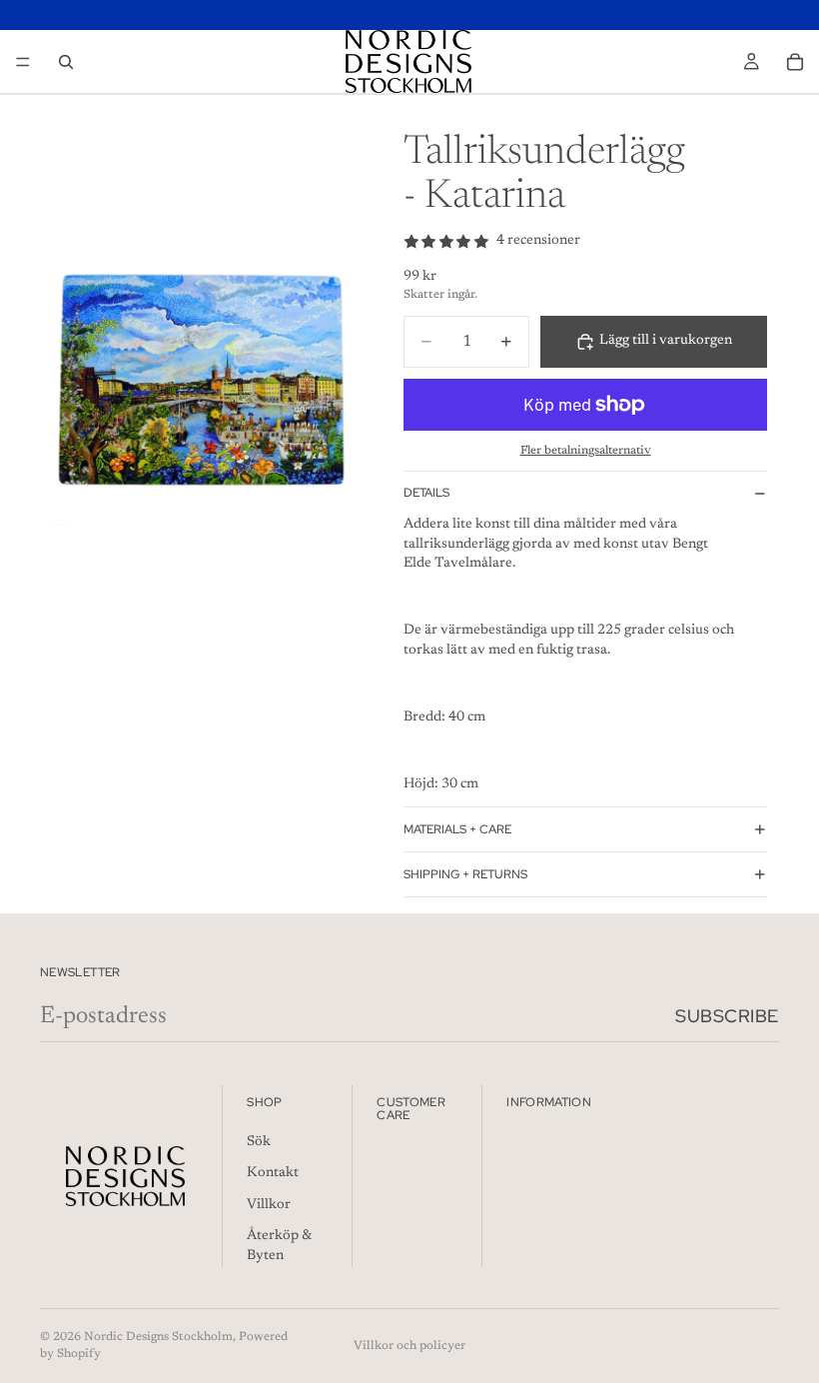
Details (426, 493)
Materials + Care (457, 829)
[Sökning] (66, 62)
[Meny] (23, 62)
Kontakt (273, 1173)
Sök (259, 1141)
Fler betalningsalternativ (585, 451)
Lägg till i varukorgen (665, 341)
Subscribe (727, 1015)
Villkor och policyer (409, 1346)
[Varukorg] (795, 62)
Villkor (269, 1205)
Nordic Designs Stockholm (158, 1337)
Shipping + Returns (465, 874)
